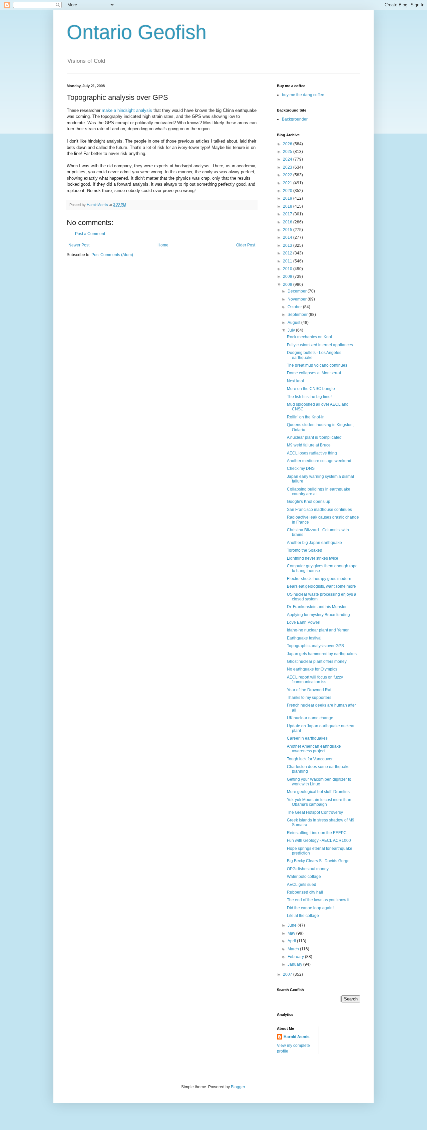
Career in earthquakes (307, 738)
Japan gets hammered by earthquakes (322, 653)
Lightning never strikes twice (312, 558)
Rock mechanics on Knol (309, 337)
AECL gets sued (301, 884)
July (292, 330)
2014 (288, 237)
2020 (288, 190)
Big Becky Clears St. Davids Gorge (318, 861)
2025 (288, 151)
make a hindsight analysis (127, 110)
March (294, 949)
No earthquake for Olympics (312, 669)
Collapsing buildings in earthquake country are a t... (318, 491)
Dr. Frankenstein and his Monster (317, 606)
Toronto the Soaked (304, 550)
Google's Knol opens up (308, 501)
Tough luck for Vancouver (310, 759)
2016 (288, 222)
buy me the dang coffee (303, 94)
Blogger (238, 1087)
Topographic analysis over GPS (315, 645)
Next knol (295, 381)
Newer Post (78, 245)
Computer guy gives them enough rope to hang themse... (322, 568)
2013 (288, 245)
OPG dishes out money (308, 869)
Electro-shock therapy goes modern (319, 578)
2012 (288, 253)
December (298, 291)
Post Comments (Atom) (112, 254)
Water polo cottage (304, 876)
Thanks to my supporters (309, 697)
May (292, 933)
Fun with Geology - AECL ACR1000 (319, 840)
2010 (288, 268)
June (293, 925)
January (295, 964)
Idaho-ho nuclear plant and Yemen (318, 630)
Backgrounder (295, 119)
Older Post (245, 245)
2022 (288, 175)
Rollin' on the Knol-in (306, 417)
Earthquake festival (304, 638)
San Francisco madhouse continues (319, 509)
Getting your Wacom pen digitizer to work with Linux (319, 781)
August (294, 322)
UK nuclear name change (310, 718)
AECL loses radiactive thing (312, 453)
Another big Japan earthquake (314, 542)
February (296, 956)
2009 (288, 276)
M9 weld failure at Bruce (309, 445)
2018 (288, 206)
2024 (288, 159)
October (295, 307)
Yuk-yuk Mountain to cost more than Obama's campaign (319, 802)
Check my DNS (301, 468)
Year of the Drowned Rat (309, 690)
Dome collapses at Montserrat (314, 373)
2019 (288, 198)
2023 (288, 167)
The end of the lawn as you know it (318, 900)
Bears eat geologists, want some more (321, 586)
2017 (288, 214)
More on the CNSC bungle (311, 388)
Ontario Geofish (136, 32)
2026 (288, 144)
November (298, 299)
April (292, 941)
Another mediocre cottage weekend (319, 460)
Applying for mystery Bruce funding (318, 614)
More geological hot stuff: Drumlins (318, 791)
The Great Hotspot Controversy (315, 812)
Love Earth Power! (303, 622)
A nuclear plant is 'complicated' (314, 437)
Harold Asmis (297, 1036)
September (298, 314)
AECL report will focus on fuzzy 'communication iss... (315, 679)
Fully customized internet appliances (320, 345)
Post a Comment (90, 233)
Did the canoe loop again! (310, 908)
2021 (288, 183)
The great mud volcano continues (317, 365)
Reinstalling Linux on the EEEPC (317, 832)
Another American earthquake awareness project (314, 748)
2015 (288, 229)
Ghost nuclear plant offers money (317, 661)
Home (162, 245)
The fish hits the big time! (309, 396)
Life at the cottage (303, 915)
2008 (288, 284)
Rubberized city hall (305, 892)
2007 (288, 974)
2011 (288, 261)
